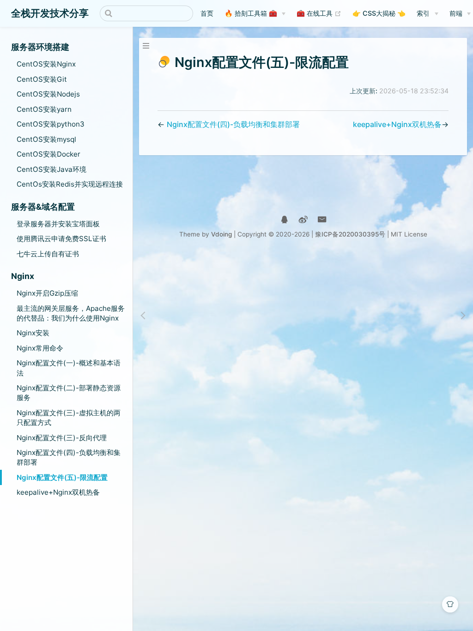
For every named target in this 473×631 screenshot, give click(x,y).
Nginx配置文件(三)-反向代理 (62, 437)
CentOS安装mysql (46, 139)
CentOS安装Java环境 (51, 169)
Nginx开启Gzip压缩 (47, 293)
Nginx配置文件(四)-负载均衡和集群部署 (69, 457)
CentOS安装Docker (48, 154)
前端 (455, 13)
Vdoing (221, 234)
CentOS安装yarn (44, 109)
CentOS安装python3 (51, 124)
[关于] (284, 219)
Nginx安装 (33, 332)
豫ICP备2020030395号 (350, 234)
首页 (206, 13)
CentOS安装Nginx (46, 64)
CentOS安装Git (42, 79)
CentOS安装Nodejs (48, 94)
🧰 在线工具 (319, 13)
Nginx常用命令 (40, 348)
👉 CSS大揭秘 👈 (379, 13)
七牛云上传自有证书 (48, 253)
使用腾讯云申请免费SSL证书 (61, 238)
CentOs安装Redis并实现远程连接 (70, 184)
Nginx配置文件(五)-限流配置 (62, 477)
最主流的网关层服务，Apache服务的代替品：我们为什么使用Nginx (71, 313)
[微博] (303, 219)
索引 (423, 13)
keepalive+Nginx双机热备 (58, 492)
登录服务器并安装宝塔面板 (58, 223)
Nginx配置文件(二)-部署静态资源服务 (69, 392)
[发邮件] (322, 219)
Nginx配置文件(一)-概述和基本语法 (69, 367)
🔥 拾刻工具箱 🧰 (250, 13)
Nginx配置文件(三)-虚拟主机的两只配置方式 (69, 417)
